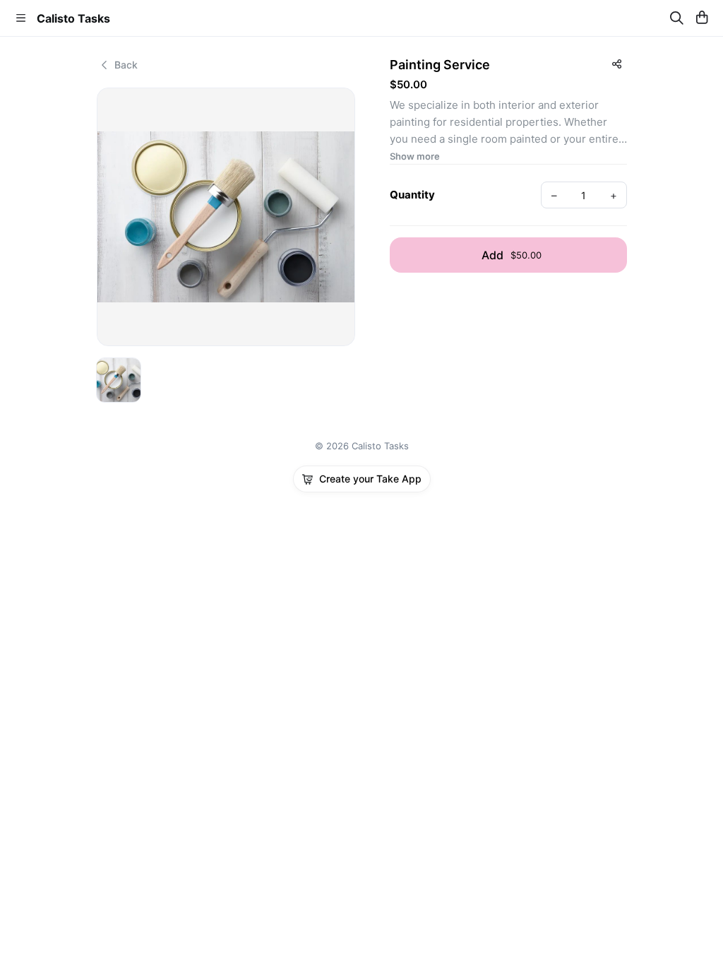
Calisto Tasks (73, 18)
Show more (415, 156)
